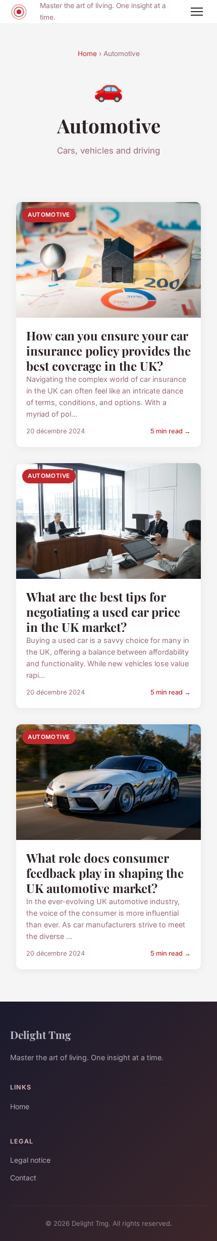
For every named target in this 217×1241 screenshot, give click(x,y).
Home (87, 53)
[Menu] (197, 12)
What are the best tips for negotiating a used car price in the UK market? (103, 611)
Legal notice (30, 1160)
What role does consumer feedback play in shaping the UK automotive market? (105, 873)
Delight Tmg (40, 1034)
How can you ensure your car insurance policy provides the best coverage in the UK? (108, 350)
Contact (23, 1177)
